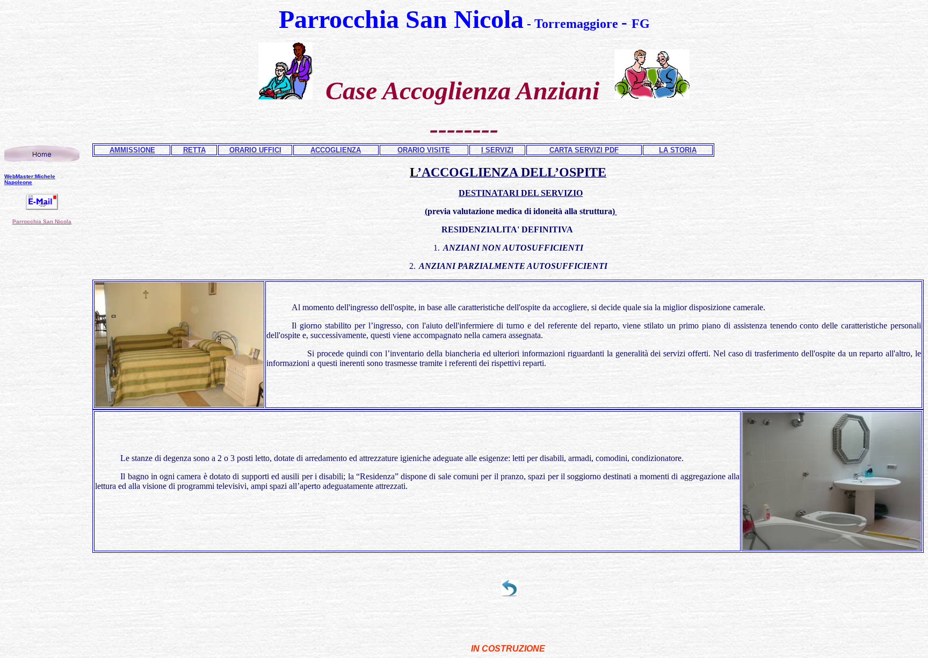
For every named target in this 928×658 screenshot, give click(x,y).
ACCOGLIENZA (335, 150)
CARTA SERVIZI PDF (584, 150)
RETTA (194, 150)
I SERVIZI (497, 150)
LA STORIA (678, 150)
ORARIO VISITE (423, 150)
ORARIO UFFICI (255, 150)
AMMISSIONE (132, 150)
